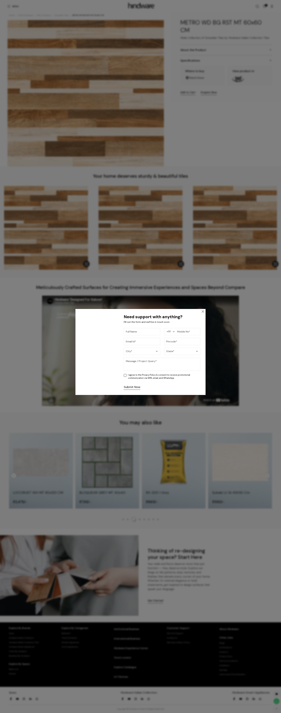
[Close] (203, 311)
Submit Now (132, 387)
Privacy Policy (149, 375)
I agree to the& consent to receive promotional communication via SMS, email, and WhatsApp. (159, 377)
